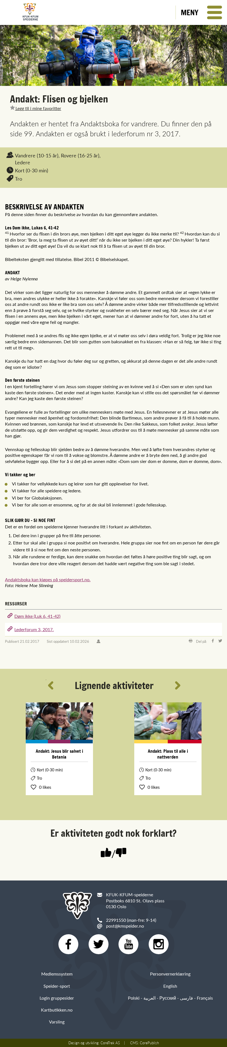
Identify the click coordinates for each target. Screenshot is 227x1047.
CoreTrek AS (110, 1042)
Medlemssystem (57, 974)
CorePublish (149, 1042)
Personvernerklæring (170, 974)
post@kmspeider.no (125, 926)
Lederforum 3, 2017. (34, 629)
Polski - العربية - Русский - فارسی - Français (170, 998)
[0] (121, 853)
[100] (106, 853)
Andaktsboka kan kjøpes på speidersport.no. (48, 579)
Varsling (57, 1021)
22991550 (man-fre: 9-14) (131, 920)
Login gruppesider (57, 998)
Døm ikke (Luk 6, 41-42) (37, 616)
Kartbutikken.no (57, 1010)
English (170, 986)
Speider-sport (56, 986)
